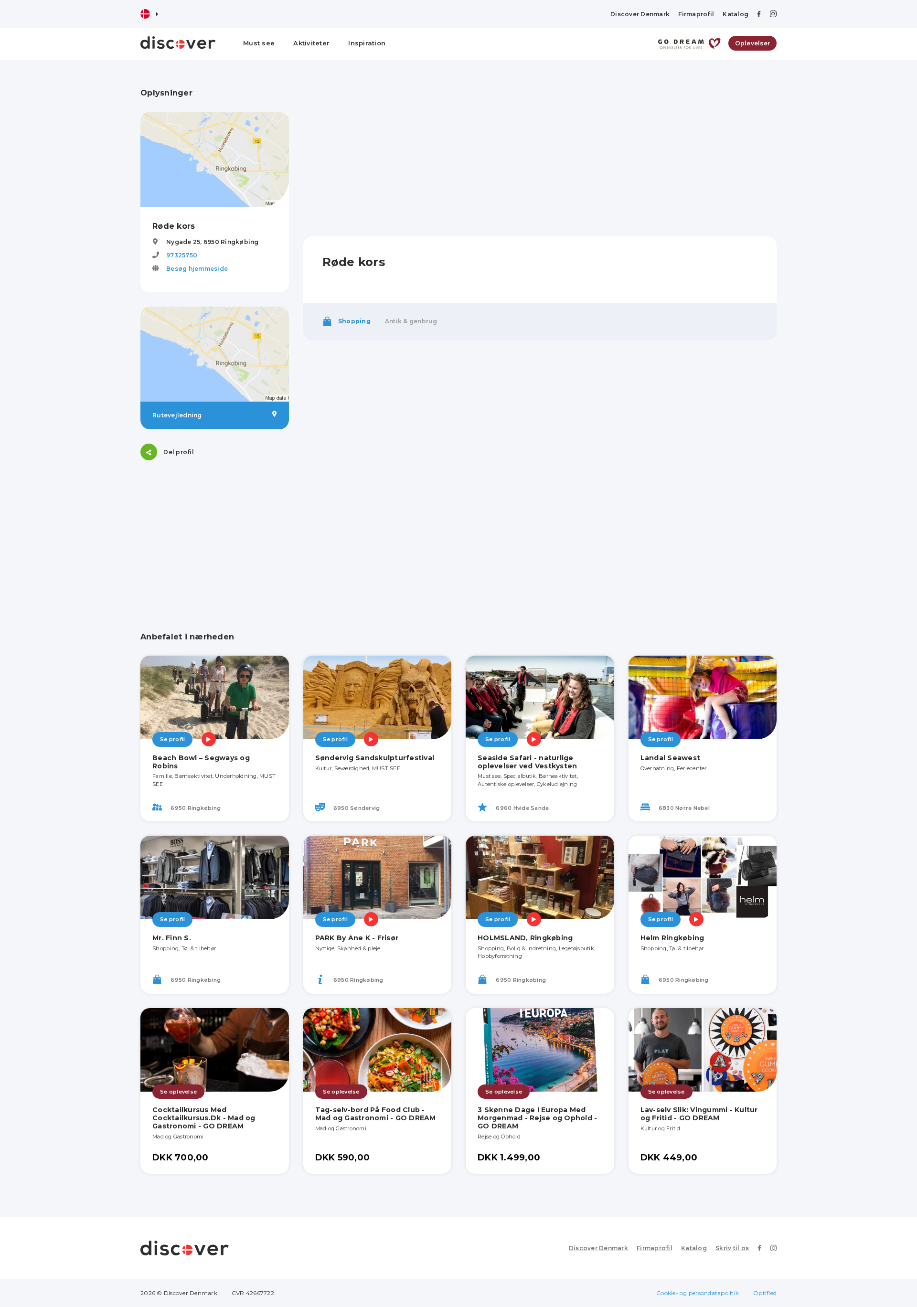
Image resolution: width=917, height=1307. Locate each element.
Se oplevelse (178, 1091)
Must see (259, 43)
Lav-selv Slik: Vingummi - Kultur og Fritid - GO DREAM (699, 1113)
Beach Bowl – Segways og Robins (201, 762)
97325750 (181, 255)
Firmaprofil (696, 14)
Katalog (735, 14)
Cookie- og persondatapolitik (697, 1292)
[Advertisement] (214, 534)
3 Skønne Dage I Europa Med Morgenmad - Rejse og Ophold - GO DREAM (537, 1117)
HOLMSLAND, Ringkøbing (525, 938)
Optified (765, 1292)
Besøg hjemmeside (197, 268)
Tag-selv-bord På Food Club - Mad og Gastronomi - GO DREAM (375, 1113)
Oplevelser (752, 43)
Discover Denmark (640, 14)
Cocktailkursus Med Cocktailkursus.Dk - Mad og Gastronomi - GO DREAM (204, 1117)
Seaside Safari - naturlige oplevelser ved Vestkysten (527, 762)
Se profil (172, 739)
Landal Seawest (670, 758)
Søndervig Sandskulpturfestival (375, 758)
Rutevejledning (177, 415)
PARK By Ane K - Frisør (357, 938)
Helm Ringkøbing (672, 938)
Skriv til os (732, 1248)
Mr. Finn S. (171, 938)
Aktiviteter (311, 43)
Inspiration (366, 43)
